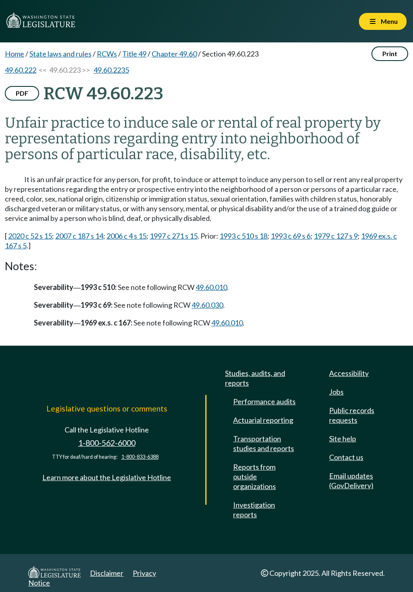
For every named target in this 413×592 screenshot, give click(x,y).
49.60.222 (20, 69)
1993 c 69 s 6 (291, 235)
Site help (342, 438)
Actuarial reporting (263, 420)
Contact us (346, 457)
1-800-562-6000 (107, 442)
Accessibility (349, 373)
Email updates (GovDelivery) (351, 480)
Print (389, 53)
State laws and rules (60, 53)
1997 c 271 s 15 (174, 235)
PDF (22, 93)
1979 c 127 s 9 (336, 235)
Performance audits (264, 401)
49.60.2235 (111, 69)
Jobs (336, 391)
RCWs (107, 53)
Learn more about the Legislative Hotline (106, 477)
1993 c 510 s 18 (243, 235)
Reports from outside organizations (254, 476)
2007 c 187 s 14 (79, 235)
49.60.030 (207, 304)
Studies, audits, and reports (255, 378)
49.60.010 (211, 287)
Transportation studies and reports (263, 443)
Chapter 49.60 (174, 53)
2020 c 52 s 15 (30, 235)
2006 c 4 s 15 (126, 235)
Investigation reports (254, 509)
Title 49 (134, 53)
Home (14, 53)
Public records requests (351, 415)
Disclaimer (106, 573)
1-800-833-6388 (140, 457)
